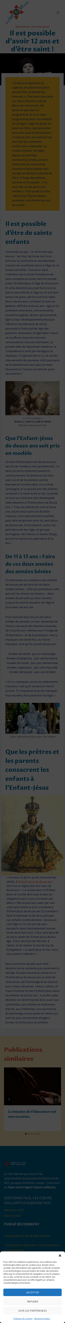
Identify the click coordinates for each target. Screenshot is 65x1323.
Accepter (32, 1292)
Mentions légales (42, 1318)
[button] (60, 1255)
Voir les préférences (32, 1310)
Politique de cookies (22, 1318)
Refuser (32, 1301)
